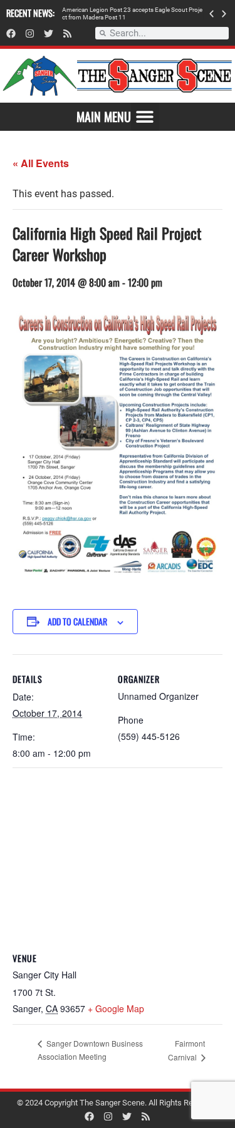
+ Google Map (116, 1008)
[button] (211, 13)
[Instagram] (29, 33)
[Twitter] (48, 33)
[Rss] (67, 33)
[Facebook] (11, 33)
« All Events (41, 163)
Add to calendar (77, 621)
